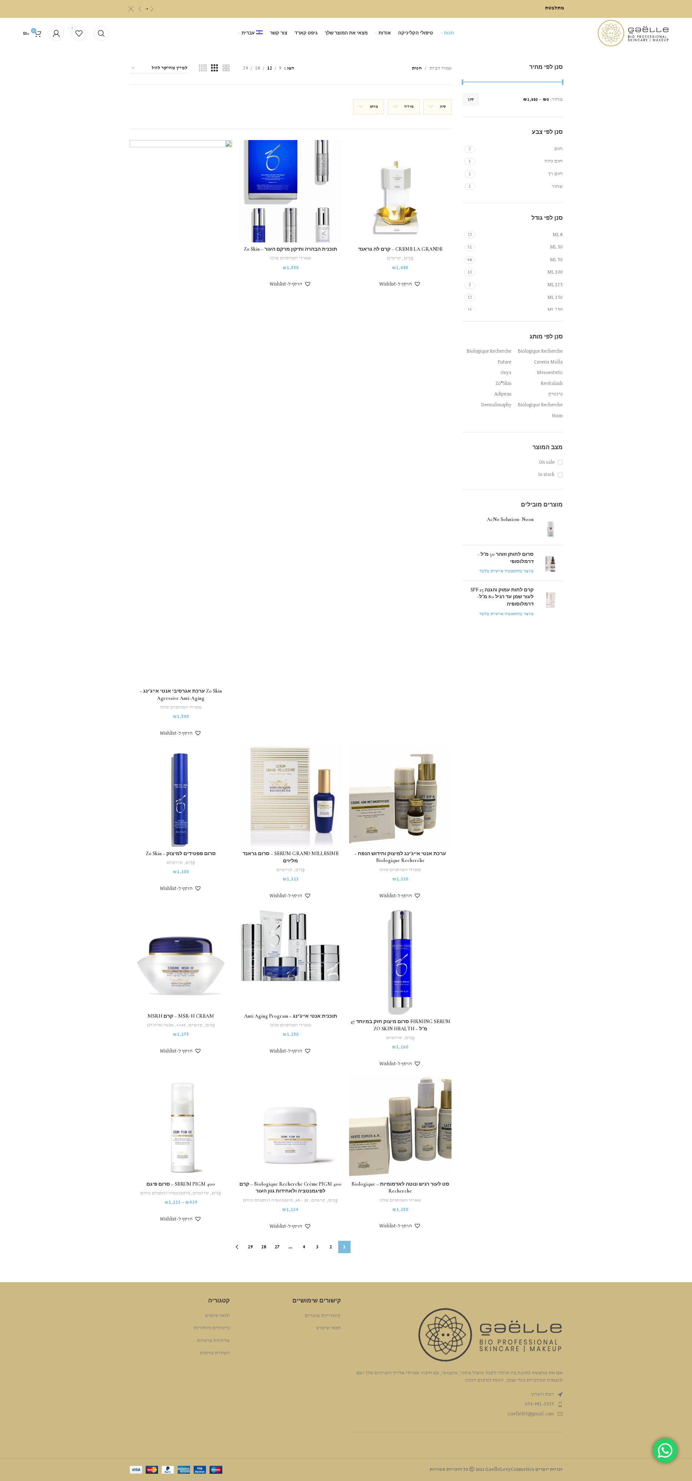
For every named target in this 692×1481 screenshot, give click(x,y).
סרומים (284, 869)
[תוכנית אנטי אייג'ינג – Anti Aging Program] (290, 958)
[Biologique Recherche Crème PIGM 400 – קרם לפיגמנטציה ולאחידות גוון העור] (290, 1126)
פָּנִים (408, 258)
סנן (471, 99)
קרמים (394, 258)
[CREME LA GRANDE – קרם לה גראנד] (400, 191)
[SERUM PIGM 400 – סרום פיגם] (181, 1126)
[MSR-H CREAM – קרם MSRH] (181, 958)
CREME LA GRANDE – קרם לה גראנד (400, 249)
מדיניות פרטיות (213, 1340)
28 (263, 1247)
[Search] (101, 33)
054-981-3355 (539, 1404)
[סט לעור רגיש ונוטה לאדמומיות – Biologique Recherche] (400, 1126)
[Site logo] (633, 33)
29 (250, 1247)
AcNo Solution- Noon (510, 519)
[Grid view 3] (214, 68)
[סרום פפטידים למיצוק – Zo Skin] (181, 795)
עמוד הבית (440, 68)
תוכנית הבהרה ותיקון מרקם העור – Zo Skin (290, 249)
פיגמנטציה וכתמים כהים (268, 1200)
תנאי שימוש (328, 1327)
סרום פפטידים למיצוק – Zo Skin (181, 853)
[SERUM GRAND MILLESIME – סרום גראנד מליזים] (290, 795)
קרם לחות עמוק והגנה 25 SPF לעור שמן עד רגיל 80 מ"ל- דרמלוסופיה (502, 597)
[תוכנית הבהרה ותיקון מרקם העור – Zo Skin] (290, 191)
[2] (147, 8)
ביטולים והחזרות (212, 1327)
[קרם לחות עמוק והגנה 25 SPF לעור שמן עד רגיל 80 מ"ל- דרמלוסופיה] (551, 602)
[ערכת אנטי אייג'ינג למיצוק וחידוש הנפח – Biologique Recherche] (400, 795)
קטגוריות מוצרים (323, 1315)
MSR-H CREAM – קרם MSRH (180, 1016)
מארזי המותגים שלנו (290, 258)
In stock (546, 474)
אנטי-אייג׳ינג (160, 1025)
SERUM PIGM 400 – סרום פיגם (180, 1184)
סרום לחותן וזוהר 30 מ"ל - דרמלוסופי (506, 558)
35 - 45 (302, 1200)
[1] (145, 8)
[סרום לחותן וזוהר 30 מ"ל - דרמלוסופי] (551, 563)
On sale (547, 462)
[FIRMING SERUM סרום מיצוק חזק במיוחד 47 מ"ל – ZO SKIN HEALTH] (400, 960)
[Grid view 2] (226, 68)
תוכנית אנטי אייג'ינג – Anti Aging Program (290, 1016)
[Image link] (490, 1334)
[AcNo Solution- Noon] (551, 528)
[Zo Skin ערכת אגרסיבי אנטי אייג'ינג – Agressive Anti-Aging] (181, 412)
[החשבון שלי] (56, 33)
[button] (400, 284)
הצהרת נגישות (215, 1352)
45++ (181, 1025)
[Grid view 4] (203, 68)
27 (277, 1247)
